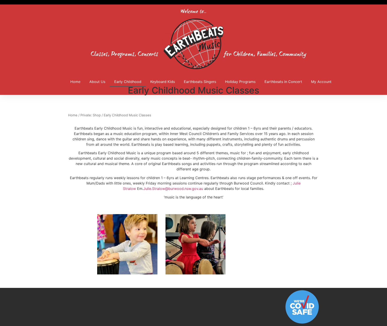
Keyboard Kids (162, 81)
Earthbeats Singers (200, 81)
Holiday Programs (240, 81)
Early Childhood (127, 81)
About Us (97, 81)
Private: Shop (90, 115)
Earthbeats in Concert (283, 81)
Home (75, 81)
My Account (321, 81)
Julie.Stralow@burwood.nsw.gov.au (173, 188)
